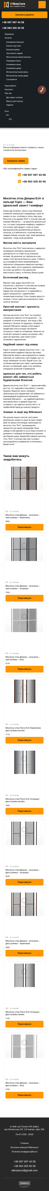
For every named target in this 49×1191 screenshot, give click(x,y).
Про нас (8, 93)
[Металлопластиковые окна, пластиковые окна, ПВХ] (24, 1185)
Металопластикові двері (17, 76)
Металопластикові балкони (18, 57)
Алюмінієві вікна (13, 64)
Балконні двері (12, 49)
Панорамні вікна (13, 61)
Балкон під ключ (13, 46)
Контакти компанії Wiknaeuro (24, 1147)
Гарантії (9, 105)
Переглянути (24, 527)
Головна (25, 1143)
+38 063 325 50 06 (13, 28)
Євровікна (9, 34)
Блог (7, 111)
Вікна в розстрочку (14, 101)
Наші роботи (10, 86)
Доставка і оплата (14, 97)
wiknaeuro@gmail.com (24, 1170)
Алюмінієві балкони (15, 42)
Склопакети (11, 79)
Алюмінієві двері (13, 68)
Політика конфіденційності (25, 1152)
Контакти (9, 89)
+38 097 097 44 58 (13, 22)
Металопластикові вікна (17, 72)
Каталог (8, 38)
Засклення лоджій (14, 53)
